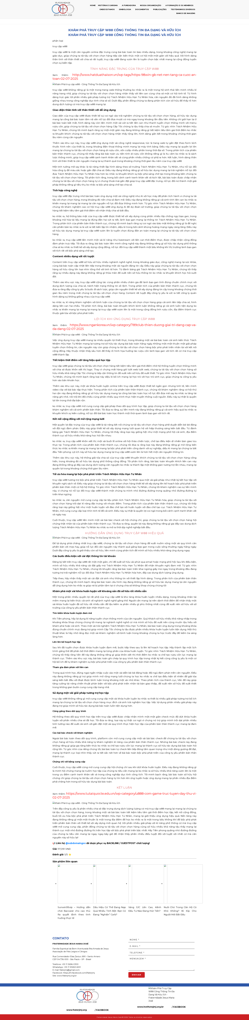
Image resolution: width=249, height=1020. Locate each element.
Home (93, 5)
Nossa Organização (151, 5)
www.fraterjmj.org (76, 1010)
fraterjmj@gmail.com (70, 970)
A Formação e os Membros (179, 5)
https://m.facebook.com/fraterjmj (79, 973)
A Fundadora (129, 5)
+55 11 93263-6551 (72, 967)
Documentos (142, 9)
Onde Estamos (107, 9)
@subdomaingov (75, 843)
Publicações (160, 9)
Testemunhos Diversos (183, 9)
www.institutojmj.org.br (150, 1007)
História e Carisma (108, 5)
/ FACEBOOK (101, 1010)
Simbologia (125, 9)
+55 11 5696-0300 (70, 964)
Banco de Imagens (185, 13)
